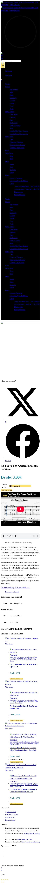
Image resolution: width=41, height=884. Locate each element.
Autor (11, 657)
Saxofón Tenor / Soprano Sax (19, 134)
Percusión (13, 170)
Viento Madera (9, 112)
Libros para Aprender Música (19, 181)
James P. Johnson (29, 657)
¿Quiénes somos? (10, 812)
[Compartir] (5, 879)
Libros (7, 175)
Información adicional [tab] (12, 592)
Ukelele (12, 103)
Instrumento (21, 657)
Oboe (11, 128)
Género (15, 657)
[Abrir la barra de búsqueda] (2, 58)
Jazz (36, 657)
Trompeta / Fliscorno (16, 142)
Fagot (11, 120)
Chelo (11, 95)
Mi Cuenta (8, 71)
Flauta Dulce (13, 123)
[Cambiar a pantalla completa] (3, 879)
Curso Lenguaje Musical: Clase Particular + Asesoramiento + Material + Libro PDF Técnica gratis (27, 189)
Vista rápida (9, 644)
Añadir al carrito (7, 490)
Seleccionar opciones (16, 679)
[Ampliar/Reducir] (1, 879)
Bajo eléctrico (14, 89)
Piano (7, 150)
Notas (11, 156)
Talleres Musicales (19, 195)
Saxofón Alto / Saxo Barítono (19, 131)
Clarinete (12, 117)
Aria (11, 742)
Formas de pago (10, 820)
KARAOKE (13, 658)
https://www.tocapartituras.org (30, 842)
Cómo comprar (10, 817)
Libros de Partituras (16, 178)
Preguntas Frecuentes (11, 814)
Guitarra (12, 100)
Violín (11, 109)
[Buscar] (3, 65)
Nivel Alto (16, 743)
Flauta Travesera (15, 125)
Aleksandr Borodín (15, 783)
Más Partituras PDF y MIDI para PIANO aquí (15, 588)
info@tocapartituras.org (24, 839)
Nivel (18, 658)
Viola (11, 106)
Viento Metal (9, 136)
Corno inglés (13, 114)
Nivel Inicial (31, 785)
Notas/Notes (9, 153)
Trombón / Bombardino (17, 148)
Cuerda (7, 87)
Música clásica (20, 785)
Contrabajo (13, 98)
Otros (7, 161)
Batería (12, 164)
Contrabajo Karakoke (24, 742)
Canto (11, 167)
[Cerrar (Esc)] (7, 879)
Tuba (11, 139)
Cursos (12, 183)
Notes (11, 159)
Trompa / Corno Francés (17, 145)
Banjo (11, 92)
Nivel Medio (23, 658)
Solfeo (12, 172)
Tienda (7, 84)
